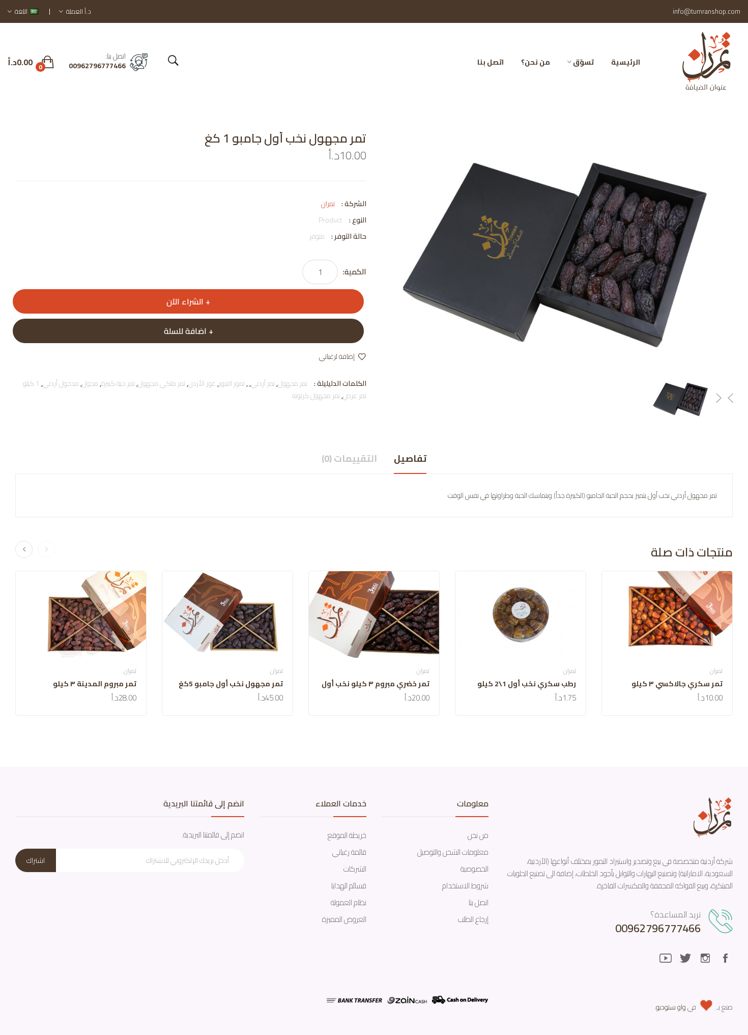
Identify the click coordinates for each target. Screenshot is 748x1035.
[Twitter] (685, 958)
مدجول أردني (61, 383)
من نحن (478, 835)
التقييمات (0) (349, 459)
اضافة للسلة (185, 331)
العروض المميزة (344, 919)
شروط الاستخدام (465, 885)
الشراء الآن (185, 301)
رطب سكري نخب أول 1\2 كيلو (526, 684)
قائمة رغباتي (349, 852)
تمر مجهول (292, 383)
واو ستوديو (671, 1007)
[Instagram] (705, 958)
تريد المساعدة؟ (675, 914)
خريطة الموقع (347, 835)
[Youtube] (665, 958)
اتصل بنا (478, 902)
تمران (328, 203)
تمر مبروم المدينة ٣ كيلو (94, 684)
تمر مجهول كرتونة (316, 395)
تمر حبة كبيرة (118, 383)
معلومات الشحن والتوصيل (452, 852)
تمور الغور (232, 383)
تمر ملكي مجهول (161, 383)
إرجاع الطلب (473, 919)
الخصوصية (474, 868)
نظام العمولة (348, 902)
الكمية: (354, 271)
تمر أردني (263, 383)
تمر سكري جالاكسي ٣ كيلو (677, 684)
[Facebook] (725, 958)
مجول (90, 383)
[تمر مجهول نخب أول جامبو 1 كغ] (681, 398)
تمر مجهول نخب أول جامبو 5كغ (231, 684)
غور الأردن (202, 383)
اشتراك (35, 860)
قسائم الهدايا (348, 885)
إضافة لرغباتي (337, 356)
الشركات (354, 868)
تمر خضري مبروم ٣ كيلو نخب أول (375, 684)
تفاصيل (410, 459)
